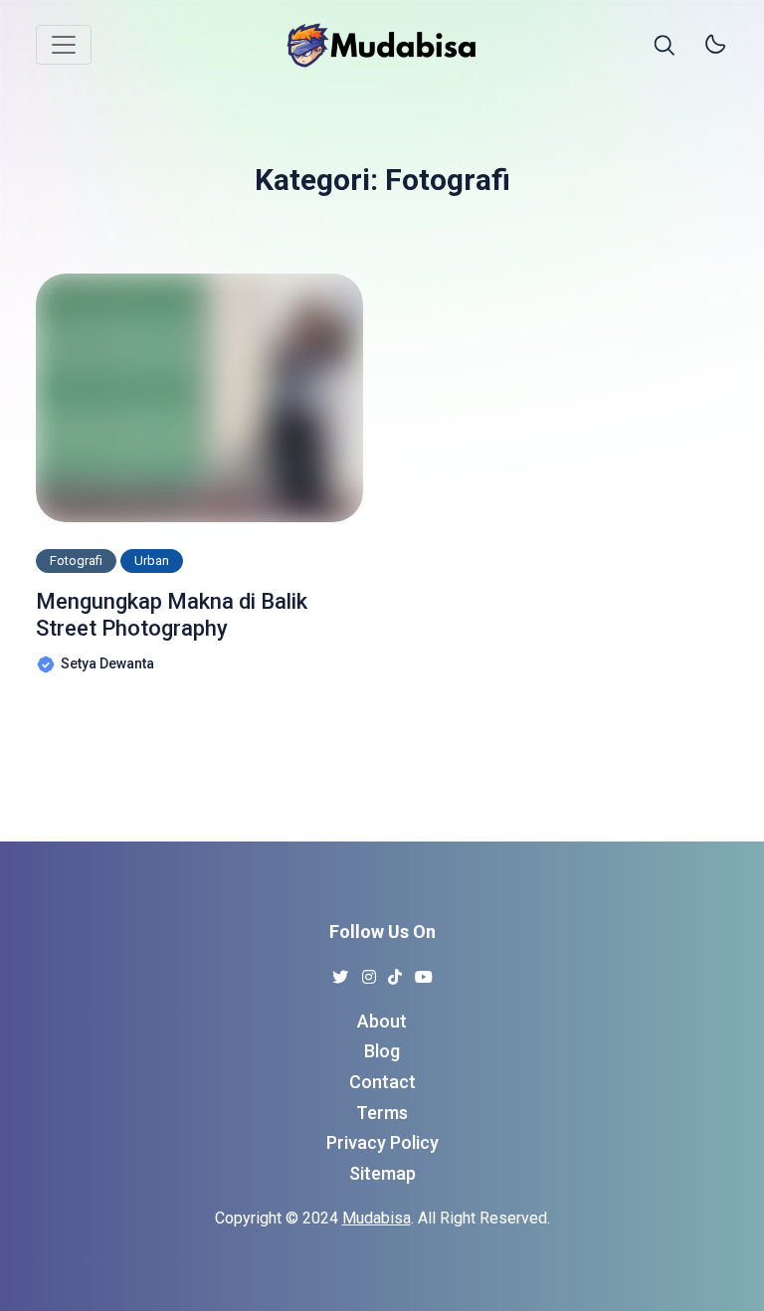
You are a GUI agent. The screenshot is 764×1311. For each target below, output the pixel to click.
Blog (382, 1050)
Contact (382, 1081)
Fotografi (76, 560)
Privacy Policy (382, 1142)
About (382, 1021)
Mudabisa (376, 1218)
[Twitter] (340, 971)
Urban (151, 560)
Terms (382, 1112)
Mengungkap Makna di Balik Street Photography (171, 614)
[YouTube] (424, 971)
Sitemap (382, 1173)
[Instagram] (369, 971)
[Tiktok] (395, 971)
